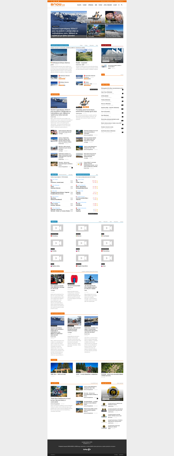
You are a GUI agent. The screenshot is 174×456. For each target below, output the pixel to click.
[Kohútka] (62, 243)
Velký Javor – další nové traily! (58, 374)
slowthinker (103, 105)
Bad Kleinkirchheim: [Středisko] (108, 130)
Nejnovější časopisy (106, 45)
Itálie (97, 45)
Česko (81, 45)
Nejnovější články (55, 94)
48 (122, 112)
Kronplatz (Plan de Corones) (57, 193)
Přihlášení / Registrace (119, 1)
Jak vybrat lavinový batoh (74, 285)
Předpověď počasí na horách (83, 174)
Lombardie (78, 233)
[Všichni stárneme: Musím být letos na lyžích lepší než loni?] (114, 17)
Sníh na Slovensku (56, 202)
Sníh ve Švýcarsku (56, 208)
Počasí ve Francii (81, 196)
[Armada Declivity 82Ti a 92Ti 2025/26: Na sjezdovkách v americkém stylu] (104, 410)
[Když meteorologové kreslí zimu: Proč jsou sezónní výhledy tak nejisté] (79, 155)
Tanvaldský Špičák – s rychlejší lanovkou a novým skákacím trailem (90, 403)
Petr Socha (110, 417)
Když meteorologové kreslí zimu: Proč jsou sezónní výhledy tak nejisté (90, 155)
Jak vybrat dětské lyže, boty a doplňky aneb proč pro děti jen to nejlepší (90, 287)
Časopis (79, 5)
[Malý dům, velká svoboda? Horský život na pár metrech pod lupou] (54, 148)
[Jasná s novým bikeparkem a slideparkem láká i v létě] (79, 148)
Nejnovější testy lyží (106, 383)
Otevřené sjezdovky (62, 174)
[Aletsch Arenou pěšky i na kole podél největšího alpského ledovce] (79, 410)
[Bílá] (87, 243)
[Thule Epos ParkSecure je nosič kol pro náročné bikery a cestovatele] (96, 31)
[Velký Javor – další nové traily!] (62, 371)
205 (122, 128)
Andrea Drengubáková (88, 135)
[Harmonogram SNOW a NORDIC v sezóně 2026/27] (104, 66)
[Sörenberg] (62, 228)
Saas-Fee (78, 209)
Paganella (78, 193)
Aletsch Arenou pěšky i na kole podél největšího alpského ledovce (90, 410)
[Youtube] (58, 1)
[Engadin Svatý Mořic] (87, 258)
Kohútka (54, 251)
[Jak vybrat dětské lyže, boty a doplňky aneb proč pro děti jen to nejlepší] (91, 278)
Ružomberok (79, 205)
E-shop (115, 5)
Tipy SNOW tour (55, 383)
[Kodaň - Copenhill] (87, 55)
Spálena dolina (56, 266)
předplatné (121, 454)
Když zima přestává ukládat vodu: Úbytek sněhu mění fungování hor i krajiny (90, 139)
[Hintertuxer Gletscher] (54, 77)
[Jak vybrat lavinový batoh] (74, 278)
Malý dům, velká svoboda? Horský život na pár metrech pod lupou (65, 148)
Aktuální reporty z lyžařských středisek (60, 45)
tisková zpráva (79, 113)
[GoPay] (87, 450)
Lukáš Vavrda (70, 287)
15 (122, 132)
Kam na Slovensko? (105, 111)
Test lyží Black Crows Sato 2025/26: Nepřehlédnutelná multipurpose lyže (112, 396)
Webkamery (54, 221)
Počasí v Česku (80, 179)
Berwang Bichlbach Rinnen (82, 188)
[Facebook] (52, 1)
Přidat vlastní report (93, 89)
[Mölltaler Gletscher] (54, 84)
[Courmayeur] (112, 228)
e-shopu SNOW (89, 446)
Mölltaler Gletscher (64, 82)
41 (122, 116)
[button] (121, 4)
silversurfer (103, 89)
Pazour (60, 77)
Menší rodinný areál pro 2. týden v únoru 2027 (111, 123)
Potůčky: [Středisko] (105, 99)
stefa (102, 112)
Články (85, 5)
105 (122, 120)
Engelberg (78, 211)
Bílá (51, 181)
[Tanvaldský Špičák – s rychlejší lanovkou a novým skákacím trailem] (79, 403)
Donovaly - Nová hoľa (55, 205)
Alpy (97, 174)
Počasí (100, 5)
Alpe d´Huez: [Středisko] (106, 92)
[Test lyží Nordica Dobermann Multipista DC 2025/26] (104, 427)
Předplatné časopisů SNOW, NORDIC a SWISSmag (69, 446)
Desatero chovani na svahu (107, 127)
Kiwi (59, 83)
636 (122, 97)
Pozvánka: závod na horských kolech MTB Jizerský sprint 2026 (86, 110)
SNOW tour (53, 372)
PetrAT (102, 97)
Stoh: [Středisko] (105, 115)
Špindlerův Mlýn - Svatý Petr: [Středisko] (110, 107)
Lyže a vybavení (108, 5)
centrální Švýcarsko (54, 233)
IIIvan (102, 116)
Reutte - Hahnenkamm (81, 186)
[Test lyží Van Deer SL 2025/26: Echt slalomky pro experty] (104, 404)
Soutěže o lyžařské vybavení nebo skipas (90, 271)
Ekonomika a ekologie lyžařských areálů (110, 119)
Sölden (87, 82)
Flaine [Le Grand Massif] (56, 199)
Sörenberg (55, 236)
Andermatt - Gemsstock (56, 209)
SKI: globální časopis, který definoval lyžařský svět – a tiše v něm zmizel (112, 58)
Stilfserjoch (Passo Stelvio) (61, 63)
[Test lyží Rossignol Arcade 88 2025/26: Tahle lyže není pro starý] (104, 415)
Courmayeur (106, 236)
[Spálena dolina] (62, 258)
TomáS (102, 109)
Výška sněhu (54, 174)
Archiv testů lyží (120, 383)
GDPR (91, 442)
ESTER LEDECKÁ (104, 96)
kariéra (87, 442)
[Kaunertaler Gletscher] (79, 77)
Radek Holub (53, 116)
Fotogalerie (54, 359)
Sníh (96, 5)
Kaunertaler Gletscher (90, 75)
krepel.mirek (103, 93)
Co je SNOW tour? (94, 383)
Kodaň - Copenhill (81, 63)
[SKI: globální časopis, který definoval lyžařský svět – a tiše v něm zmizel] (112, 56)
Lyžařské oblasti (56, 26)
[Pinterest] (56, 1)
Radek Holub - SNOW (80, 64)
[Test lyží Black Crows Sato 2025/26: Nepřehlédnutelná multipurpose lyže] (112, 394)
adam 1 (102, 128)
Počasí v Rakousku (81, 185)
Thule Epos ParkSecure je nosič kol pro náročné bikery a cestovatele (91, 132)
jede (102, 124)
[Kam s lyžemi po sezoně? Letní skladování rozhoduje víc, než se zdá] (57, 278)
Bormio (79, 236)
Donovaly (78, 203)
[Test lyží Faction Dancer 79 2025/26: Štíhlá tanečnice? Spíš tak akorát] (104, 421)
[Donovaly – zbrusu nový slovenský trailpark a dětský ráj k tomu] (54, 164)
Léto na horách (91, 18)
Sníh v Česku (55, 179)
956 (122, 105)
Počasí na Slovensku (81, 202)
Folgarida (78, 192)
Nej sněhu (71, 174)
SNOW (109, 68)
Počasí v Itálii (80, 191)
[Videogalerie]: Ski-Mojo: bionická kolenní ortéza (112, 88)
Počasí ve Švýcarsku (81, 208)
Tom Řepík (61, 133)
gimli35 (52, 64)
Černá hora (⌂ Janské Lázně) (57, 182)
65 (122, 101)
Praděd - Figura (79, 182)
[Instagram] (54, 1)
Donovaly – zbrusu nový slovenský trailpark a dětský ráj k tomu (65, 164)
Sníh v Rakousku (55, 185)
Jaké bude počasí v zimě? (92, 213)
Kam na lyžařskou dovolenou (58, 313)
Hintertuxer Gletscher (65, 75)
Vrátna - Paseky (54, 203)
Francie (121, 221)
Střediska (90, 5)
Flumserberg (106, 251)
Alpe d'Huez (53, 198)
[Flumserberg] (112, 243)
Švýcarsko (116, 221)
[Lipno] (112, 258)
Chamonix (78, 199)
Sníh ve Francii (55, 196)
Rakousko (92, 45)
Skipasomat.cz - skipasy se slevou (107, 1)
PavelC (102, 101)
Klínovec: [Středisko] (105, 103)
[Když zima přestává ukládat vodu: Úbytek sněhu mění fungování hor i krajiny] (79, 139)
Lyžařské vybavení (54, 283)
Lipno (104, 266)
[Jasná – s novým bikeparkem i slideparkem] (87, 370)
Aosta (103, 233)
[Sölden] (79, 83)
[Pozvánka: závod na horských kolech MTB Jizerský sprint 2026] (96, 17)
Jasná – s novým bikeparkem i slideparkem (86, 374)
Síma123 (102, 132)
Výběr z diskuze (105, 84)
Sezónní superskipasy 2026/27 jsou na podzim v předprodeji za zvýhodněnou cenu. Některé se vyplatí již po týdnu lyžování (61, 112)
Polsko (86, 45)
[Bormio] (87, 228)
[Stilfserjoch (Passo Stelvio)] (62, 55)
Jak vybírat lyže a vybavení (57, 271)
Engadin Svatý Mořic (83, 266)
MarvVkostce (86, 77)
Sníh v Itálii (54, 191)
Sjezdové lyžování (110, 19)
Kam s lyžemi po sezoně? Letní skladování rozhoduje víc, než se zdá (57, 287)
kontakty (84, 442)
